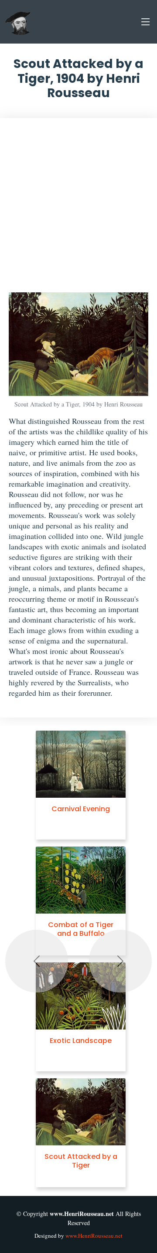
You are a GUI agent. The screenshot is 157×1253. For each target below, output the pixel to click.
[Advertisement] (78, 209)
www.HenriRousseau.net (94, 1235)
